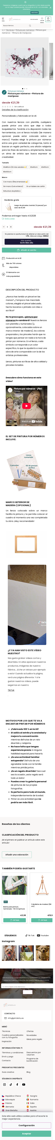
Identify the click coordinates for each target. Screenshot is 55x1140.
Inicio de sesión (34, 19)
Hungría (33, 1096)
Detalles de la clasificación (15, 109)
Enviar (28, 992)
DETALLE (16, 920)
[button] (22, 88)
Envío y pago (10, 218)
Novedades (32, 1035)
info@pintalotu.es (16, 1018)
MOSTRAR (34, 13)
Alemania (10, 1107)
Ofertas (30, 1031)
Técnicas (6, 1031)
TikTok (11, 690)
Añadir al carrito (28, 250)
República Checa (13, 1096)
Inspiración (7, 1041)
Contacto (6, 1060)
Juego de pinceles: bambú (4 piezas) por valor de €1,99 (30, 206)
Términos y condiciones (12, 1052)
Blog (28, 1072)
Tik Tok (31, 935)
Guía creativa (8, 1072)
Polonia (9, 1103)
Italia (32, 1103)
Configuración (27, 1125)
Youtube (45, 935)
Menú (3, 21)
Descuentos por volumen (34, 1053)
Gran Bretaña (11, 1110)
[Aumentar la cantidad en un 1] (11, 227)
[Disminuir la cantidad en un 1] (4, 227)
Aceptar (26, 1133)
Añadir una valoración (16, 854)
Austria (33, 1110)
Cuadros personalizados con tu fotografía (12, 1036)
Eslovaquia (10, 1099)
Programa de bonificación (32, 1059)
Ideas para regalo (34, 1039)
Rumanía (34, 1099)
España (33, 1107)
